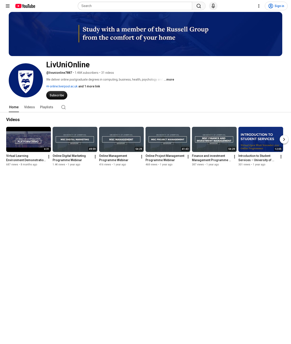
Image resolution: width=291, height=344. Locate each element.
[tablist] (145, 107)
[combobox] (136, 6)
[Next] (284, 139)
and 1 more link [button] (89, 86)
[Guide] (7, 6)
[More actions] (49, 156)
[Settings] (258, 6)
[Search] (199, 6)
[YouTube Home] (25, 6)
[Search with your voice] (213, 6)
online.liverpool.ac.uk (63, 86)
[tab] (14, 107)
